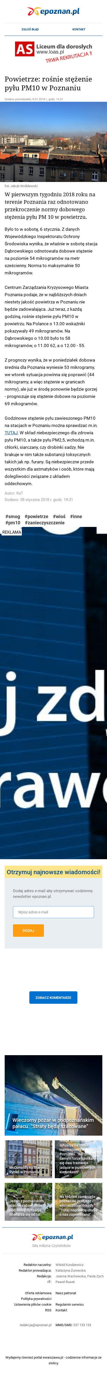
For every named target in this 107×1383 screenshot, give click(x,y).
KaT (19, 493)
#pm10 (12, 523)
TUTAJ (11, 432)
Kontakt (78, 29)
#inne (76, 516)
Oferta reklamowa (38, 1293)
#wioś (59, 516)
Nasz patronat (66, 1293)
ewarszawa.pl (53, 1357)
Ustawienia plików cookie (32, 1304)
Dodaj (28, 930)
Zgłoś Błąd (30, 29)
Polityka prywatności (36, 1299)
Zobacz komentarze (53, 997)
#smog (12, 516)
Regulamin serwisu (70, 1304)
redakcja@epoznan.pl (35, 1325)
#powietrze (36, 516)
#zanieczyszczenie (45, 523)
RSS (48, 1310)
